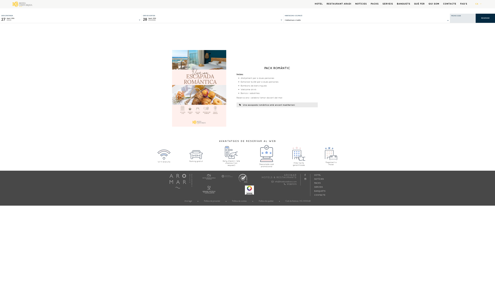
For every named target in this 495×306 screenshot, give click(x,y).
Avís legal (188, 201)
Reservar (485, 18)
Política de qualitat (266, 201)
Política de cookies (239, 201)
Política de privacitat (212, 201)
